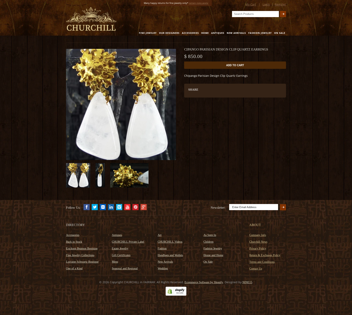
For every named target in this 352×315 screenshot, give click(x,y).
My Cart (250, 4)
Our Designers (169, 32)
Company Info (257, 235)
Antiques (217, 32)
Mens (115, 261)
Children (208, 241)
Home (205, 32)
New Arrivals (236, 32)
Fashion (162, 248)
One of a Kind (74, 268)
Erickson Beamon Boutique (82, 248)
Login (266, 4)
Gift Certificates (121, 255)
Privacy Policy (257, 248)
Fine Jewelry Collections (80, 255)
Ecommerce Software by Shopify (204, 282)
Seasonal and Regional (125, 268)
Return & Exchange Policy (264, 255)
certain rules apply (198, 2)
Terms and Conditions (262, 261)
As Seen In (210, 235)
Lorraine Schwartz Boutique (82, 261)
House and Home (213, 255)
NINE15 (247, 282)
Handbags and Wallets (170, 255)
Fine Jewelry (148, 32)
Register (280, 4)
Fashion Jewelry (260, 32)
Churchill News (258, 241)
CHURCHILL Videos (170, 241)
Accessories (190, 32)
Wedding (163, 268)
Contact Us (255, 268)
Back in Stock (74, 241)
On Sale (279, 32)
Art (160, 235)
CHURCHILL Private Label (128, 241)
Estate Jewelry (120, 248)
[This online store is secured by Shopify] (176, 294)
